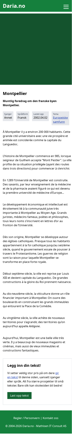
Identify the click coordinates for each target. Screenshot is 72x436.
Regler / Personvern (26, 418)
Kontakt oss (50, 418)
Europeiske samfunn (60, 120)
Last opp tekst (19, 395)
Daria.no (14, 5)
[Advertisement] (36, 49)
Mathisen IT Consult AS (51, 426)
